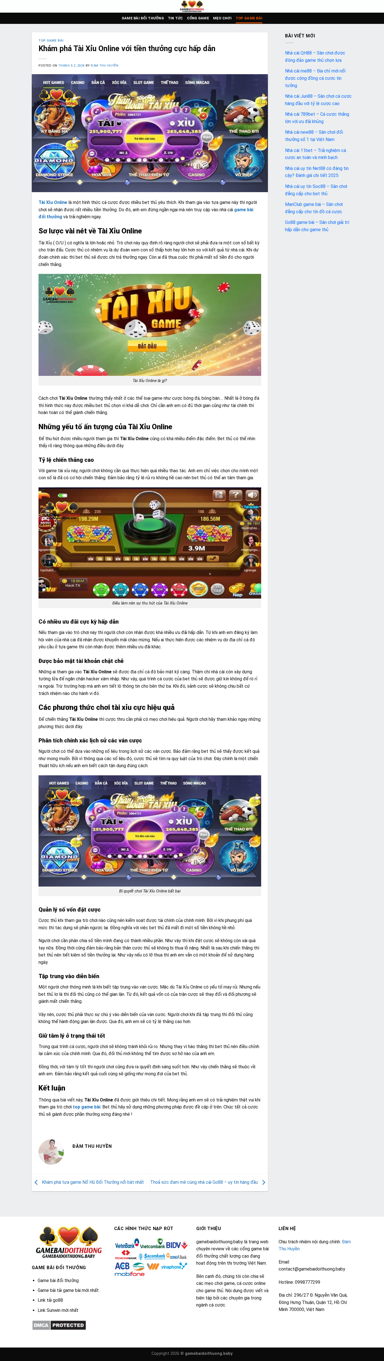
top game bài (86, 1107)
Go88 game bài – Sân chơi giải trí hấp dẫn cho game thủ (317, 226)
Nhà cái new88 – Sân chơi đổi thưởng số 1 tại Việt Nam (314, 135)
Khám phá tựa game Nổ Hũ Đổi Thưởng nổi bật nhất (92, 1182)
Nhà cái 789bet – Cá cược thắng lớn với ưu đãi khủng (317, 118)
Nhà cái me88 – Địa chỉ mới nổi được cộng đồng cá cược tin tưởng (315, 78)
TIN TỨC (175, 18)
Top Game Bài (249, 18)
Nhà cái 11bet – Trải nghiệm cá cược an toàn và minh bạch (315, 154)
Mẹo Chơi (222, 18)
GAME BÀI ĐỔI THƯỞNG (143, 18)
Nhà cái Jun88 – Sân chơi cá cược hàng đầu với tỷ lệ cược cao (318, 100)
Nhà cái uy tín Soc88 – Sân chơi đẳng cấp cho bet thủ (316, 190)
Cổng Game (198, 18)
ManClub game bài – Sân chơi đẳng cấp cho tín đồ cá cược (314, 208)
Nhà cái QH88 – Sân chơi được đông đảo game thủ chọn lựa (315, 56)
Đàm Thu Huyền (104, 65)
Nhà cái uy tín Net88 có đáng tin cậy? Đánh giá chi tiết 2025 (317, 172)
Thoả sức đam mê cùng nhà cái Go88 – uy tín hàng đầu (204, 1182)
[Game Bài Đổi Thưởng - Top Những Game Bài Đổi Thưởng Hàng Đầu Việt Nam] (192, 6)
